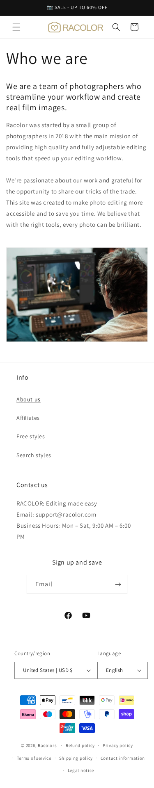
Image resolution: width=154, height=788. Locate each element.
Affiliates (28, 417)
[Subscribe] (118, 584)
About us (28, 399)
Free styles (30, 436)
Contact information (123, 758)
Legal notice (81, 770)
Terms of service (34, 758)
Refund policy (80, 745)
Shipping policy (76, 758)
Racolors (47, 745)
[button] (16, 27)
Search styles (33, 455)
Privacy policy (118, 745)
